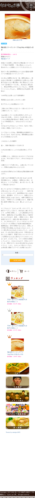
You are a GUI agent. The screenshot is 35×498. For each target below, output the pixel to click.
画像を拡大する (17, 40)
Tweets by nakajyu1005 (13, 432)
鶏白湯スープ (5, 59)
